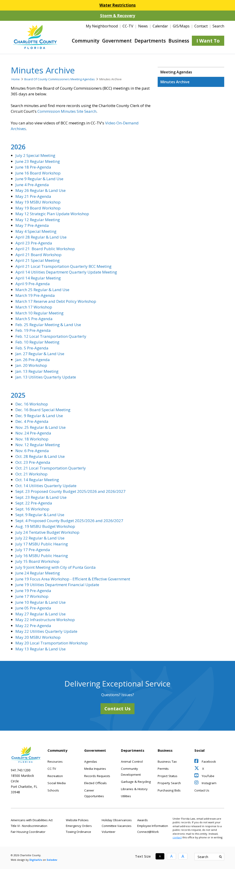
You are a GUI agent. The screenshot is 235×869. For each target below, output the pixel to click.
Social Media (57, 783)
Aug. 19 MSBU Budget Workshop (45, 526)
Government (117, 41)
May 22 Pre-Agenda (33, 625)
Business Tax (167, 761)
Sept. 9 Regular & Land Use (39, 514)
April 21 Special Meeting (37, 260)
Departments (150, 41)
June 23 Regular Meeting (37, 161)
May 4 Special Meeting (35, 231)
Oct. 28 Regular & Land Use (40, 456)
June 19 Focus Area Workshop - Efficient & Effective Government (72, 579)
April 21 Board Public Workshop (45, 248)
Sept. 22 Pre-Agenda (33, 503)
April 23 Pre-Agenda (33, 243)
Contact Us (117, 708)
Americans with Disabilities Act (32, 820)
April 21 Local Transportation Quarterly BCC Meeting (63, 266)
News (143, 26)
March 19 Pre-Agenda (35, 295)
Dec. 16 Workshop (31, 404)
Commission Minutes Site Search (66, 111)
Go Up (223, 856)
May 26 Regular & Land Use (40, 190)
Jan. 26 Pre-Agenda (32, 359)
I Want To (208, 41)
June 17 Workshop (31, 596)
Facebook (208, 761)
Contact (201, 26)
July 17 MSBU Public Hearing (41, 544)
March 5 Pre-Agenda (34, 318)
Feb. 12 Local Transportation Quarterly (50, 336)
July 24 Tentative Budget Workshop (47, 532)
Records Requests (97, 776)
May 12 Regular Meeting (37, 219)
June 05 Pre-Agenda (33, 608)
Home (15, 79)
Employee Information (152, 826)
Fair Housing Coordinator (28, 832)
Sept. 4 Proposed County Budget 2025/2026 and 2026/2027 (69, 520)
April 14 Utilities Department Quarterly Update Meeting (66, 272)
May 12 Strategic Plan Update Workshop (52, 213)
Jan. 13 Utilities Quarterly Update (45, 377)
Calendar (160, 26)
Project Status (167, 776)
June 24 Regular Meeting (37, 573)
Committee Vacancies (116, 826)
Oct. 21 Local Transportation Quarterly (50, 468)
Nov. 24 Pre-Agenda (33, 433)
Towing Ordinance (78, 832)
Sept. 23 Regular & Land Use (41, 497)
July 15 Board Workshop (37, 561)
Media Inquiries (95, 769)
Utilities (126, 796)
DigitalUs (35, 859)
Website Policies (77, 820)
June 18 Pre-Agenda (33, 167)
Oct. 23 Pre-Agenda (32, 462)
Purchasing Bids (169, 790)
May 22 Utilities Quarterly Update (46, 631)
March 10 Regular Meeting (39, 313)
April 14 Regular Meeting (38, 278)
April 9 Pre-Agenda (32, 283)
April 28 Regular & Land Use (41, 237)
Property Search (169, 783)
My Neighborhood (102, 26)
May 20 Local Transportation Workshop (51, 643)
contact (177, 837)
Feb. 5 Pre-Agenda (31, 348)
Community (85, 41)
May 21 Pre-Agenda (33, 196)
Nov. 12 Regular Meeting (37, 444)
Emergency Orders (79, 826)
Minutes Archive (175, 81)
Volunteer (108, 832)
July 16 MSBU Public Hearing (41, 555)
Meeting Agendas (176, 72)
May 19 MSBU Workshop (38, 202)
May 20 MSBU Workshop (38, 637)
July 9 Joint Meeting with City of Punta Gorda (55, 567)
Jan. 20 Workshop (31, 365)
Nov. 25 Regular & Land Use (40, 427)
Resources (55, 761)
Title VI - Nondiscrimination (29, 826)
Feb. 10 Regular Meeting (37, 342)
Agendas (90, 761)
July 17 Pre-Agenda (32, 549)
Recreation (55, 776)
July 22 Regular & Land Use (39, 538)
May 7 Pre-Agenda (32, 225)
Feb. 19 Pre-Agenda (33, 330)
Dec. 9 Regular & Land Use (39, 415)
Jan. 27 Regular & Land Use (39, 353)
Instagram (208, 783)
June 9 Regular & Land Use (39, 178)
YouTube (207, 776)
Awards (142, 820)
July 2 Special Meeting (35, 155)
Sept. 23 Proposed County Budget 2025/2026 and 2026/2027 (70, 491)
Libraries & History (134, 789)
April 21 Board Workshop (38, 254)
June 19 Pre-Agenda (33, 590)
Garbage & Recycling (136, 782)
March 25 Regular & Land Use (42, 289)
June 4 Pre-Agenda (32, 184)
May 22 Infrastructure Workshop (45, 619)
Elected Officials (95, 783)
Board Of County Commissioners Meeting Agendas (59, 79)
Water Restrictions (117, 5)
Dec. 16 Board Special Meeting (42, 409)
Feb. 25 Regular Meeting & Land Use (48, 324)
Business (178, 41)
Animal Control (132, 761)
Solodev (52, 859)
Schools (53, 790)
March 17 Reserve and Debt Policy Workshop (55, 301)
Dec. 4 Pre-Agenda (31, 421)
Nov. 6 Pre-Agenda (32, 450)
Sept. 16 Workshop (32, 509)
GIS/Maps (181, 26)
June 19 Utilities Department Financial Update (57, 584)
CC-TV (128, 26)
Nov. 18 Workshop (31, 439)
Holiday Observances (117, 820)
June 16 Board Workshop (38, 173)
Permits (163, 769)
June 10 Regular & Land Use (40, 602)
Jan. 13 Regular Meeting (37, 371)
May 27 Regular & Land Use (40, 614)
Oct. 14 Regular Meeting (37, 479)
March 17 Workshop (33, 307)
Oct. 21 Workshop (31, 474)
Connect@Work (148, 832)
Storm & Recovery (117, 15)
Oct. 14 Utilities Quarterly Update (45, 485)
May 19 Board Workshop (38, 208)
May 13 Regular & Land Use (40, 649)
